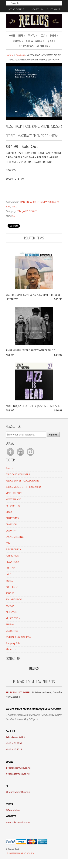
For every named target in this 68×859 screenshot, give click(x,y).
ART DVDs (11, 611)
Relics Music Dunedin (19, 792)
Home (11, 35)
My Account (16, 9)
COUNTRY (11, 530)
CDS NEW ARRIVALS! (48, 202)
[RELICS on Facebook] (11, 455)
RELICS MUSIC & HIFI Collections (23, 486)
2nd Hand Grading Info (18, 636)
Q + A (51, 41)
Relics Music (14, 810)
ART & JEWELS (35, 41)
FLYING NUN (12, 555)
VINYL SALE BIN (14, 493)
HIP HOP (10, 568)
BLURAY (10, 624)
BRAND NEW (25, 202)
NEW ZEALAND (13, 499)
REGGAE (10, 593)
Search (9, 468)
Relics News (26, 46)
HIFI (21, 35)
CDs (43, 35)
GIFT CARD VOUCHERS (18, 474)
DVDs (54, 35)
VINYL (32, 35)
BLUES (9, 511)
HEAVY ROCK (12, 561)
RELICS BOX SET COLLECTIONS (22, 480)
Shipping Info (13, 643)
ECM (8, 206)
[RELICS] (34, 21)
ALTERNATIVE (13, 505)
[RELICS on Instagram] (30, 455)
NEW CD (33, 211)
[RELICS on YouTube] (21, 455)
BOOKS (18, 41)
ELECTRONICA (13, 549)
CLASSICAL (12, 524)
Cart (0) (37, 9)
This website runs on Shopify (20, 853)
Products (20, 55)
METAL (9, 580)
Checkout (53, 9)
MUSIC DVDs (13, 618)
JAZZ (14, 206)
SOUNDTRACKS (14, 599)
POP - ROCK (12, 586)
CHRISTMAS (12, 518)
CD (34, 202)
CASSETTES (12, 630)
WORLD (10, 605)
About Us (43, 46)
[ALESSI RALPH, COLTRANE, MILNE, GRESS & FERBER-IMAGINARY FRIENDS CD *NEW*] (34, 118)
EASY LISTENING (15, 536)
